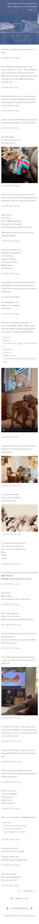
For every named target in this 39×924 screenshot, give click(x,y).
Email (27, 899)
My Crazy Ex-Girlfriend (24, 332)
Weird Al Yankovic (8, 329)
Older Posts (28, 891)
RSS (11, 899)
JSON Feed (19, 899)
